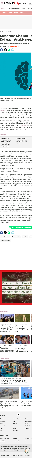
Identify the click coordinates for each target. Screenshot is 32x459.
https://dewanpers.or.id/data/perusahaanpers (13, 450)
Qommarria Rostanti (15, 46)
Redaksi (15, 438)
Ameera (7, 31)
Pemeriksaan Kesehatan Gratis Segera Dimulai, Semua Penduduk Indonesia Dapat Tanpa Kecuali (6, 142)
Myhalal (16, 12)
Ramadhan (15, 430)
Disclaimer (3, 441)
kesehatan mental (5, 236)
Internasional (3, 426)
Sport (26, 423)
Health (10, 12)
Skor (26, 418)
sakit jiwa (23, 125)
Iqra (14, 421)
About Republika (4, 438)
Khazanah (2, 421)
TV (1, 430)
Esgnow (2, 428)
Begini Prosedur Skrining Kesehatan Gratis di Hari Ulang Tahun (21, 141)
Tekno (21, 12)
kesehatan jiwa (16, 236)
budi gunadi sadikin (5, 240)
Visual (14, 428)
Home (1, 31)
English (27, 428)
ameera (3, 8)
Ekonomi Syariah (14, 8)
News (1, 423)
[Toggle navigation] (2, 3)
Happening (4, 12)
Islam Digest (28, 421)
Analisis (15, 423)
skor (23, 8)
